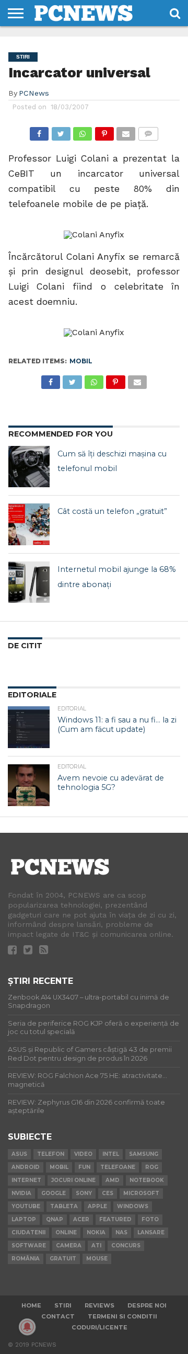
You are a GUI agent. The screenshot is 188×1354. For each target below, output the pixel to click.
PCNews (34, 93)
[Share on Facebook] (39, 131)
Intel (110, 1154)
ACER (81, 1219)
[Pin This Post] (104, 131)
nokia (96, 1232)
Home (31, 1305)
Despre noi (147, 1305)
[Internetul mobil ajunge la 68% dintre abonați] (29, 582)
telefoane (117, 1167)
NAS (121, 1232)
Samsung (143, 1154)
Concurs (125, 1245)
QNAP (54, 1219)
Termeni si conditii (122, 1316)
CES (107, 1193)
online (66, 1232)
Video (83, 1154)
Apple (97, 1206)
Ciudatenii (28, 1232)
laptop (23, 1219)
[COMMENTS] (148, 131)
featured (115, 1219)
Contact (58, 1316)
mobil (80, 361)
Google (53, 1193)
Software (28, 1245)
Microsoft (141, 1193)
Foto (150, 1219)
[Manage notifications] (27, 1326)
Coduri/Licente (99, 1327)
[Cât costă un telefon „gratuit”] (29, 524)
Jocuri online (73, 1180)
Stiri (63, 1305)
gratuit (63, 1258)
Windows (132, 1206)
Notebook (147, 1180)
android (25, 1167)
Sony (84, 1193)
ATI (96, 1245)
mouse (97, 1258)
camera (68, 1245)
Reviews (99, 1305)
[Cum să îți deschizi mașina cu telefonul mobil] (29, 467)
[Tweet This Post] (60, 131)
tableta (64, 1206)
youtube (25, 1206)
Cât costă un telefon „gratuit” (112, 511)
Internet (26, 1180)
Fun (84, 1167)
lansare (150, 1232)
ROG (151, 1167)
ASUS (19, 1154)
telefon (50, 1154)
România (25, 1258)
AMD (112, 1180)
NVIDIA (21, 1193)
